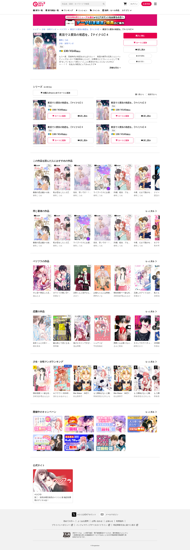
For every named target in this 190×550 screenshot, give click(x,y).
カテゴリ (125, 10)
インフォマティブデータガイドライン (91, 525)
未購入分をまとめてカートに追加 (56, 93)
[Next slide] (154, 177)
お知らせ (109, 521)
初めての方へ (68, 521)
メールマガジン (112, 514)
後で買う (141, 61)
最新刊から (152, 94)
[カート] (125, 4)
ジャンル (96, 10)
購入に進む (140, 36)
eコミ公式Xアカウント (84, 515)
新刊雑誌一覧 (53, 10)
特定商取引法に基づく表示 (125, 525)
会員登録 (146, 4)
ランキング (68, 10)
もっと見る (149, 211)
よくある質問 (83, 521)
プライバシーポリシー (62, 525)
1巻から (141, 94)
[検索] (103, 3)
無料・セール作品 (112, 10)
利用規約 (119, 521)
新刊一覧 (39, 10)
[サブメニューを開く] (155, 4)
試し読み (141, 50)
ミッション (82, 10)
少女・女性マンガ (66, 43)
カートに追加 (141, 43)
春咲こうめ (63, 40)
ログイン (134, 4)
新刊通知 (141, 56)
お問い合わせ (97, 521)
